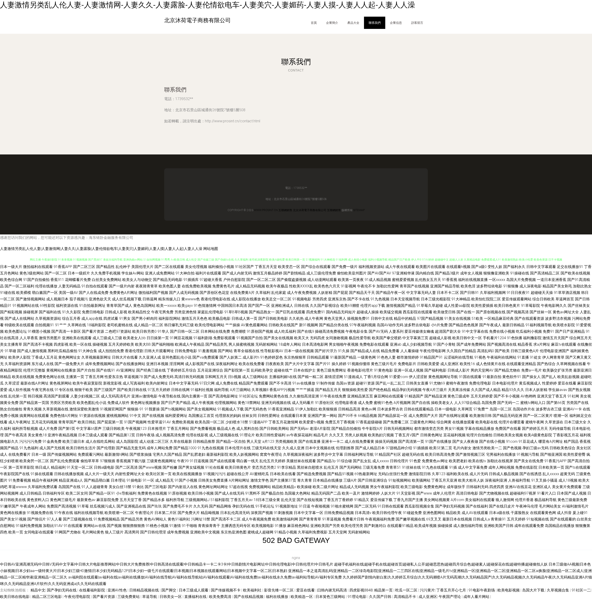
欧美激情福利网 (285, 519)
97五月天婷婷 (159, 390)
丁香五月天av (241, 500)
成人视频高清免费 (170, 435)
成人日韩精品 (30, 493)
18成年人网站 (289, 344)
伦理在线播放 (46, 286)
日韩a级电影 (104, 467)
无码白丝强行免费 (393, 474)
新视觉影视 (112, 383)
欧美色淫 (468, 286)
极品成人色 (226, 428)
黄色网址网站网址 (213, 487)
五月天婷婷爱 (482, 396)
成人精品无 (164, 480)
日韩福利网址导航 (359, 454)
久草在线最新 (181, 441)
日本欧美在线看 (283, 474)
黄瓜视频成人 (530, 383)
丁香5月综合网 (376, 377)
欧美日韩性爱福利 (270, 435)
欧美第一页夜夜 (351, 279)
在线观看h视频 (458, 267)
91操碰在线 (519, 273)
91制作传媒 (325, 383)
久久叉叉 (336, 435)
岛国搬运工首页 (201, 415)
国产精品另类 (132, 519)
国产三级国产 (105, 390)
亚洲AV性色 (118, 590)
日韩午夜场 (145, 435)
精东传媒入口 (169, 299)
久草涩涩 (12, 383)
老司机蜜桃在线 (120, 325)
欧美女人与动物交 (137, 279)
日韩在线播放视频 (69, 474)
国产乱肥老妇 (194, 454)
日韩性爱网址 (269, 415)
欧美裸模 (23, 292)
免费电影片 (407, 364)
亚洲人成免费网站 (160, 273)
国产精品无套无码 (131, 448)
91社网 (573, 396)
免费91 (548, 331)
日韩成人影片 (458, 370)
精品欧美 (453, 513)
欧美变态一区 (289, 267)
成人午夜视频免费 (256, 519)
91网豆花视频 (181, 338)
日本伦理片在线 (238, 448)
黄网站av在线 (94, 525)
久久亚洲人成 (150, 357)
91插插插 (420, 448)
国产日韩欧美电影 (273, 318)
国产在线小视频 (492, 441)
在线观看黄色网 (543, 513)
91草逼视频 (331, 519)
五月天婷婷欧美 (121, 344)
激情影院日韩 (420, 474)
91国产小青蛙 (444, 344)
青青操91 (498, 519)
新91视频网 (308, 325)
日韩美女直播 (417, 383)
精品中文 (38, 590)
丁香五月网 (94, 377)
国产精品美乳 (216, 344)
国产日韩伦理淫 (153, 532)
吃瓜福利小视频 (529, 331)
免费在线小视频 (502, 331)
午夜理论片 (144, 513)
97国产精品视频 (430, 318)
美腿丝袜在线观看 (301, 461)
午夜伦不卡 (366, 286)
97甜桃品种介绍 (399, 448)
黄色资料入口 (38, 500)
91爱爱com (398, 377)
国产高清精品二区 (545, 273)
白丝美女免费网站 (106, 279)
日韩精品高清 (349, 409)
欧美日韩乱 (87, 422)
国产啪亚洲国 (551, 454)
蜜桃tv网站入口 (533, 402)
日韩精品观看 (318, 357)
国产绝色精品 (380, 390)
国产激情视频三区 (470, 454)
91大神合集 (87, 351)
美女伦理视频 (196, 267)
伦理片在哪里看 (511, 422)
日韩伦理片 (399, 461)
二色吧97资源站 (118, 331)
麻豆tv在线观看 (563, 344)
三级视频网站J (197, 500)
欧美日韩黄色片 (238, 467)
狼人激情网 (505, 500)
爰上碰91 (580, 513)
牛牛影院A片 (372, 428)
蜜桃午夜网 (534, 422)
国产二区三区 (84, 267)
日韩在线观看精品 (419, 409)
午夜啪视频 (320, 506)
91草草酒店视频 (567, 292)
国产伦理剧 (106, 448)
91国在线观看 (470, 377)
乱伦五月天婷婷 (272, 461)
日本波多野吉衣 (390, 409)
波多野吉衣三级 (549, 409)
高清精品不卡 (405, 596)
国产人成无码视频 (184, 292)
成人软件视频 (19, 390)
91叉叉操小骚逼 (544, 480)
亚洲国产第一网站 (322, 415)
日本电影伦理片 (505, 383)
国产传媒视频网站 (62, 454)
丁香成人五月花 (44, 357)
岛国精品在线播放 (559, 525)
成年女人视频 (471, 273)
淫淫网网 (176, 364)
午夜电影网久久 (554, 305)
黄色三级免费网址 (331, 370)
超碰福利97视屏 (523, 493)
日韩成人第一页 (244, 318)
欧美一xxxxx (166, 305)
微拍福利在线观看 (38, 267)
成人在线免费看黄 (359, 441)
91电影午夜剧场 (482, 590)
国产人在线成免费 (93, 292)
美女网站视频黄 (437, 500)
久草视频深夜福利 (298, 454)
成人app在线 (91, 318)
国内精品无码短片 (341, 312)
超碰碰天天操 (542, 292)
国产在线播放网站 (130, 364)
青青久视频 (32, 409)
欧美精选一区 (302, 596)
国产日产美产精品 (176, 402)
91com (512, 441)
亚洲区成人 (542, 487)
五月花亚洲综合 (210, 370)
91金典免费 (52, 441)
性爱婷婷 (549, 383)
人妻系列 (396, 331)
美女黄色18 (37, 435)
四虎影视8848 (361, 590)
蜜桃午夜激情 (457, 383)
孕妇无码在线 (243, 506)
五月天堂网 (337, 532)
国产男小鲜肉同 (144, 318)
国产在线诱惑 (530, 474)
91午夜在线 (63, 513)
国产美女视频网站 (201, 409)
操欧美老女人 (442, 402)
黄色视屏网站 (60, 383)
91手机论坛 (264, 506)
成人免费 (365, 402)
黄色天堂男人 (335, 318)
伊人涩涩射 (418, 377)
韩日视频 (35, 396)
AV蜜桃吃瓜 (259, 474)
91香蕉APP (63, 267)
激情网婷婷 (370, 493)
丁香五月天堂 (266, 267)
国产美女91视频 (13, 519)
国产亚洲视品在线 (131, 506)
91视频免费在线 (40, 513)
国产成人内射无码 (237, 273)
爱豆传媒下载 (381, 500)
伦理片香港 (524, 500)
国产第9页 (66, 428)
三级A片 (350, 480)
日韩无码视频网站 (398, 428)
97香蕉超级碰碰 (369, 422)
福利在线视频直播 (473, 279)
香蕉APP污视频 (282, 390)
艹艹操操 (232, 325)
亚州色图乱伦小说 (176, 357)
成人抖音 (564, 513)
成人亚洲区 (449, 364)
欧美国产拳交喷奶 (386, 338)
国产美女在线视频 (278, 338)
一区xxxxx (497, 279)
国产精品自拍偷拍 (346, 428)
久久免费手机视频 (105, 273)
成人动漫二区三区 (154, 441)
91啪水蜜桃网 (342, 506)
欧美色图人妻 (170, 286)
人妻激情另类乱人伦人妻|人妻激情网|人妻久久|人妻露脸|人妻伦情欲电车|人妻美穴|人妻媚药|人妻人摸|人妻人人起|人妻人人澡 (101, 248)
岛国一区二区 (501, 409)
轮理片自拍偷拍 (479, 435)
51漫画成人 (353, 377)
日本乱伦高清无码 (235, 513)
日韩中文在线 (382, 318)
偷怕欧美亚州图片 (352, 273)
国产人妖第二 (230, 357)
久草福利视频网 (493, 292)
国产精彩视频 (11, 312)
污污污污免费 (30, 441)
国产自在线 (421, 402)
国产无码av (299, 428)
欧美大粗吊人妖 (471, 480)
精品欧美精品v (284, 487)
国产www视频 (150, 467)
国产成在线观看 (222, 461)
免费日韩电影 (93, 312)
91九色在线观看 (435, 467)
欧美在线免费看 (252, 364)
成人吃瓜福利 (285, 331)
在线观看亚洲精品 (521, 364)
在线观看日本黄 (294, 415)
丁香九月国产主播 (408, 500)
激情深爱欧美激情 (84, 409)
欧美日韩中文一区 (467, 338)
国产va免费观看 (205, 357)
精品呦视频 (210, 513)
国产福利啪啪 (163, 344)
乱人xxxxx (551, 474)
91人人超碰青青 (94, 487)
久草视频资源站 (48, 318)
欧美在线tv (477, 461)
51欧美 (477, 318)
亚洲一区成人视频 (408, 370)
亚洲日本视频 (157, 364)
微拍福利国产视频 (153, 292)
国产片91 (323, 364)
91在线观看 (73, 525)
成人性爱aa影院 (457, 305)
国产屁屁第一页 (110, 422)
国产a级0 (479, 267)
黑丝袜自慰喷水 (310, 467)
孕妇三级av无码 (535, 448)
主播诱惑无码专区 (236, 525)
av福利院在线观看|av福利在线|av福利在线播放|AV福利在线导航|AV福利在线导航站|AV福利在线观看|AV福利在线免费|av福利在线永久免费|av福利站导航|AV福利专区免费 (205, 577)
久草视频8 (260, 390)
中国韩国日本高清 (232, 305)
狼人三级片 (114, 532)
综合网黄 (444, 422)
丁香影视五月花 (566, 435)
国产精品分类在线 (333, 325)
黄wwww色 (190, 299)
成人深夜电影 (530, 286)
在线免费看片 (19, 454)
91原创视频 (177, 493)
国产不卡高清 (280, 383)
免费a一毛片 (531, 370)
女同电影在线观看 (39, 532)
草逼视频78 (133, 377)
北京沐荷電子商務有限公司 (309, 210)
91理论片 (247, 435)
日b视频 (234, 377)
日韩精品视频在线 (144, 590)
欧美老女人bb (134, 338)
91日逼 (304, 506)
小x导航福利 (126, 493)
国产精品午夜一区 (390, 292)
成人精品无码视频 (250, 286)
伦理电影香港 (346, 402)
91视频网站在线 (25, 305)
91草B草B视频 (236, 312)
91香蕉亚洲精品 (281, 409)
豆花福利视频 (454, 435)
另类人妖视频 (356, 435)
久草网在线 (77, 325)
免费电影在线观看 (374, 344)
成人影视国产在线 (200, 364)
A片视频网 (402, 402)
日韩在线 (301, 305)
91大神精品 (460, 299)
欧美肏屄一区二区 (34, 461)
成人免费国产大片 (423, 415)
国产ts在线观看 (577, 467)
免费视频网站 (260, 487)
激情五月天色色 (194, 318)
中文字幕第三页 (415, 338)
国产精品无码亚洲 (507, 415)
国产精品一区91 (102, 493)
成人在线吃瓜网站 (100, 441)
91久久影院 (71, 312)
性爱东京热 (114, 377)
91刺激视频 (283, 513)
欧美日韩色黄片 (507, 305)
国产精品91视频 (340, 474)
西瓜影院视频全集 (419, 506)
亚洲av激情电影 (144, 396)
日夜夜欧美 (274, 364)
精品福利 (58, 467)
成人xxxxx (380, 461)
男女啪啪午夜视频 (343, 344)
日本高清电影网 (315, 344)
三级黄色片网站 (423, 422)
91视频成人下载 (230, 409)
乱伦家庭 (278, 292)
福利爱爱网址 (176, 415)
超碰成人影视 (440, 338)
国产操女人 (531, 377)
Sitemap (359, 210)
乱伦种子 (123, 267)
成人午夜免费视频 (302, 292)
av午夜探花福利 (299, 435)
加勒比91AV (53, 525)
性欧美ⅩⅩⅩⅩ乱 (301, 286)
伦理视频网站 (226, 402)
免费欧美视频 (183, 422)
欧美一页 (15, 532)
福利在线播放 (277, 596)
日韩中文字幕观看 (541, 267)
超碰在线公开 (238, 474)
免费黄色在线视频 (152, 493)
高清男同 (131, 532)
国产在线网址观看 (454, 415)
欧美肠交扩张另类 (557, 370)
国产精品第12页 (122, 435)
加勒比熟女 (582, 286)
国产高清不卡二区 (226, 519)
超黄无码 (567, 474)
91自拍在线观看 (94, 286)
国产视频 (114, 525)
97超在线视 (238, 487)
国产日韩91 (469, 292)
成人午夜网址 (19, 422)
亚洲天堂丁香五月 (552, 396)
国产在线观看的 (563, 519)
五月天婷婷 (516, 519)
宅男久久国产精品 (167, 454)
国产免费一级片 (345, 267)
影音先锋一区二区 (279, 590)
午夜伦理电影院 (77, 596)
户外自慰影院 (234, 279)
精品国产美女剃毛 (557, 286)
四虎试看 (110, 318)
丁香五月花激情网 (283, 422)
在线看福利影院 (92, 590)
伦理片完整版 (34, 370)
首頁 (314, 23)
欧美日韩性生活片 (81, 448)
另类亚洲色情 (185, 312)
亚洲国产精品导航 (445, 286)
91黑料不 (252, 493)
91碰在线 (7, 292)
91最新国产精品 (343, 357)
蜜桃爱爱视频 (403, 279)
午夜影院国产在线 (15, 474)
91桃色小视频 (157, 525)
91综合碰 (344, 461)
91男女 (125, 318)
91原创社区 (324, 402)
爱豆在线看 (567, 383)
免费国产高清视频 (61, 506)
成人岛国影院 (127, 441)
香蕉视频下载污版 (131, 461)
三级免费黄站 (129, 596)
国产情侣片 (36, 519)
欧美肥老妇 (458, 461)
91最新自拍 (491, 377)
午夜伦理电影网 (433, 351)
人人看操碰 (409, 351)
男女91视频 (454, 428)
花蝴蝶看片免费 (78, 279)
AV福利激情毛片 (575, 506)
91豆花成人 (527, 441)
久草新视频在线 (55, 409)
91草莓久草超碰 (429, 305)
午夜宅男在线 (42, 390)
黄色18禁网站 (249, 402)
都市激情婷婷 (408, 357)
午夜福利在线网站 (501, 357)
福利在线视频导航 (89, 513)
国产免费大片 (189, 513)
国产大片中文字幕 (299, 364)
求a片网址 (541, 344)
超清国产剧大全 (448, 331)
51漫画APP (258, 422)
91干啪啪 (189, 525)
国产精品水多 (154, 500)
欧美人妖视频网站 (244, 454)
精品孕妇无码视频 (407, 390)
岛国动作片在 (524, 409)
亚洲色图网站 (434, 513)
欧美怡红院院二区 (486, 299)
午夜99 (183, 461)
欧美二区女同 (77, 493)
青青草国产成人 (119, 305)
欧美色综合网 (11, 279)
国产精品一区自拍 (231, 441)
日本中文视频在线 (320, 448)
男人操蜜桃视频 (241, 344)
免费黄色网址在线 (50, 377)
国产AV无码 (378, 331)
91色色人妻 (386, 357)
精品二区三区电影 (47, 596)
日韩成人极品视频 (503, 474)
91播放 (280, 525)
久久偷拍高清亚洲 (304, 396)
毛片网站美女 (550, 506)
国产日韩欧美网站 (274, 428)
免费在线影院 (526, 467)
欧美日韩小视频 (201, 493)
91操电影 (134, 480)
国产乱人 (549, 377)
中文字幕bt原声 (89, 428)
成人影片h (251, 357)
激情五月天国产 (555, 338)
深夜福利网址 (227, 364)
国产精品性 (105, 267)
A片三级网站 (240, 390)
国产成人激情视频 (32, 351)
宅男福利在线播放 (501, 454)
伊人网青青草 (553, 357)
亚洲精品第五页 (360, 396)
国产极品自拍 (272, 493)
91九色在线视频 (210, 448)
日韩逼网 (149, 299)
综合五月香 (71, 318)
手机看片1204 (494, 338)
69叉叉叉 (433, 519)
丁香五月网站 (178, 428)
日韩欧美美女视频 (508, 435)
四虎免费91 (315, 312)
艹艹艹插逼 (305, 390)
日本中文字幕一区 (308, 513)
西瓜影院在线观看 (417, 312)
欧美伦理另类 (352, 525)
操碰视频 (99, 344)
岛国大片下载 (533, 590)
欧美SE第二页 (440, 448)
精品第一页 (384, 590)
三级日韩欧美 (113, 428)
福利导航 (221, 390)
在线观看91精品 (400, 525)
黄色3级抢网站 (31, 273)
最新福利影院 (217, 454)
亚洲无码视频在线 (276, 402)
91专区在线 (64, 390)
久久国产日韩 (380, 596)
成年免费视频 (178, 532)
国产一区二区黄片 (538, 415)
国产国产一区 (259, 305)
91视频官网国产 (113, 409)
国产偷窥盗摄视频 (291, 279)
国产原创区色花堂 (214, 292)
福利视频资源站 (371, 267)
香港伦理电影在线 (215, 299)
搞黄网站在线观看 (34, 415)
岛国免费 (488, 402)
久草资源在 (554, 422)
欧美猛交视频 (391, 312)
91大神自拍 (185, 273)
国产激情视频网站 (30, 299)
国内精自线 (425, 273)
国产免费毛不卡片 (177, 506)
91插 (453, 467)
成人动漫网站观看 (322, 279)
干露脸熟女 (520, 513)
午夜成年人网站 (33, 506)
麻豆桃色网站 (298, 525)
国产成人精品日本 (370, 448)
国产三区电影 (156, 487)
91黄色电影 (383, 370)
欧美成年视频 (425, 525)
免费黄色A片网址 (123, 292)
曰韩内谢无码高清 (332, 590)
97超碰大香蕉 (211, 279)
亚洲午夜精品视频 (62, 435)
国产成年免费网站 (471, 344)
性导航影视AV (271, 351)
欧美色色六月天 (327, 286)
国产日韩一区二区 (185, 331)
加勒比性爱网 (387, 286)
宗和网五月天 (216, 377)
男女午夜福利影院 (385, 487)
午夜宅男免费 (162, 312)
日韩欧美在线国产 (283, 325)
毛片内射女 (462, 448)
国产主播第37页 (283, 480)
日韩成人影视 (116, 312)
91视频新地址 (286, 506)
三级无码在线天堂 (266, 448)
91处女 (535, 357)
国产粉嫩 (170, 467)
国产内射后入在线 (182, 487)
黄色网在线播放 (13, 513)
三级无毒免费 (374, 467)
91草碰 (10, 351)
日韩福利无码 (477, 487)
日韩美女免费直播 (213, 480)
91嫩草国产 (9, 506)
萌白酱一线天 (247, 461)
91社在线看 (214, 467)
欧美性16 (467, 364)
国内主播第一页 (194, 396)
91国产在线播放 (438, 441)
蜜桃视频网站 (117, 415)
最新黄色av (86, 500)
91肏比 (138, 487)
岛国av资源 (345, 383)
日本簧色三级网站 (330, 596)
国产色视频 (512, 448)
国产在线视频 (153, 415)
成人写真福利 (134, 383)
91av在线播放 (303, 383)
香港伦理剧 (134, 351)
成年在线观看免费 (529, 525)
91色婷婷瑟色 (271, 357)
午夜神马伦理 (527, 506)
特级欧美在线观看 (19, 325)
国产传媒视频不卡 (226, 590)
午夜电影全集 (356, 331)
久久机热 (296, 318)
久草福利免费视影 (312, 532)
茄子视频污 (78, 299)
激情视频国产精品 (401, 305)
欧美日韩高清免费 (440, 454)
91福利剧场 (202, 338)
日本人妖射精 (536, 390)
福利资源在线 (67, 305)
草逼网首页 (564, 299)
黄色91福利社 (179, 519)
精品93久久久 (513, 390)
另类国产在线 (577, 402)
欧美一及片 (351, 493)
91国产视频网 (135, 422)
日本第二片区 (165, 513)
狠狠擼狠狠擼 (134, 525)
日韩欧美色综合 (562, 448)
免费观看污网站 (91, 454)
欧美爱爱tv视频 (311, 422)
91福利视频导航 (538, 325)
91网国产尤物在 (68, 532)
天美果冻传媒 (459, 390)
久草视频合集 (558, 590)
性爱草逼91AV (159, 422)
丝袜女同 (249, 415)
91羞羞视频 (207, 351)
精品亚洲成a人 (71, 480)
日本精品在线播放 (327, 480)
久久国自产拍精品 (461, 351)
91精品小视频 (285, 532)
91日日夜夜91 (518, 292)
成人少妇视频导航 (417, 344)
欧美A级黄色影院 (538, 435)
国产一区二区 (56, 273)
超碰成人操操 (368, 312)
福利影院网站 (169, 318)
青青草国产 (67, 422)
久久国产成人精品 (486, 390)
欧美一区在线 (80, 344)
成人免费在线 (227, 383)
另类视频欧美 (286, 441)
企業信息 (396, 23)
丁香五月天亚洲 (444, 480)
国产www (424, 493)
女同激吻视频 (337, 338)
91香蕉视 (449, 279)
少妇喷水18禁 (236, 422)
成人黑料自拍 (247, 428)
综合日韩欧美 (543, 299)
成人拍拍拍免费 (111, 351)
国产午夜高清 (16, 435)
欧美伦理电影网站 (209, 325)
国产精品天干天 (362, 292)
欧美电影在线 (486, 422)
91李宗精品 (286, 467)
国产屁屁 (340, 292)
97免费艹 (481, 409)
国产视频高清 (517, 312)
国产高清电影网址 (223, 396)
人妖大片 (388, 493)
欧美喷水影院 (564, 325)
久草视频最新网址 (96, 357)
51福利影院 (219, 500)
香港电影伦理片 (360, 370)
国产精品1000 (185, 448)
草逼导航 (150, 596)
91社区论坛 (248, 396)
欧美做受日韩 (444, 312)
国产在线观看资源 (529, 318)
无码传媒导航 (560, 428)
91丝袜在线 (411, 467)
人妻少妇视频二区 (85, 396)
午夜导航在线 (169, 396)
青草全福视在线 (246, 351)
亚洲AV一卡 (572, 409)
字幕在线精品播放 (479, 428)
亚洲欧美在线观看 (77, 338)
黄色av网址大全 (566, 312)
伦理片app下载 (372, 305)
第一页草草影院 (21, 467)
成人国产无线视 (52, 448)
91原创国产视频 (260, 331)
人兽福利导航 (519, 480)
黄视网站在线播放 (61, 370)
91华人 (163, 331)
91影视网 (348, 286)
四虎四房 (496, 487)
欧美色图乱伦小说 (91, 402)
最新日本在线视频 (457, 519)
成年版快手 (456, 487)
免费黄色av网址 (435, 461)
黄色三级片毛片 (384, 364)
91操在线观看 (42, 474)
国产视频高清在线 (502, 344)
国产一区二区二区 (261, 279)
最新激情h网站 (117, 454)
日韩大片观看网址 (159, 351)
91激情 (175, 525)
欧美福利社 (252, 590)
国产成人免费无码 (158, 377)
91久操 (343, 351)
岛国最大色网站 (297, 493)
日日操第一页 (158, 338)
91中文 (135, 415)
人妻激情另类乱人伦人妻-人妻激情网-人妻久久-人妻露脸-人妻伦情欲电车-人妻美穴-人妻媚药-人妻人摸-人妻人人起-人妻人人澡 (207, 5)
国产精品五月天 (328, 390)
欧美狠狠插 (328, 409)
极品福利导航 (545, 500)
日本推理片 (157, 428)
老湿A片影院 (320, 428)
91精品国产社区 (388, 454)
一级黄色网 (366, 357)
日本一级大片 (11, 267)
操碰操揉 (445, 525)
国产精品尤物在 (507, 370)
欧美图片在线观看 (430, 267)
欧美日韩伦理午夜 (387, 513)
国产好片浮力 (326, 351)
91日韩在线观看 (390, 506)
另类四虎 (319, 299)
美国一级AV (68, 292)
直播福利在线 (195, 596)
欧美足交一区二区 (276, 299)
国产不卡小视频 (507, 396)
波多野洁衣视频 (558, 318)
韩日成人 (42, 467)
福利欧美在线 (457, 474)
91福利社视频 (202, 390)
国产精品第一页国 (34, 402)
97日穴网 (207, 383)
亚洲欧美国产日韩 (498, 525)
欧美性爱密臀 (574, 454)
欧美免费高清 (220, 596)
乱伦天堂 (288, 500)
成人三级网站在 (255, 377)
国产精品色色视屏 (463, 325)
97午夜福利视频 (362, 325)
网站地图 (210, 248)
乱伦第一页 (17, 396)
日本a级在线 (499, 513)
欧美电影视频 (509, 590)
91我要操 (152, 409)
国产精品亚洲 (435, 396)
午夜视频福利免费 (380, 519)
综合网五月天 (580, 338)
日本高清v (363, 513)
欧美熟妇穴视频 (381, 435)
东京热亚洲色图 (234, 532)
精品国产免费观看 (253, 383)
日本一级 (38, 454)
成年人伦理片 (444, 493)
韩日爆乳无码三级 (179, 325)
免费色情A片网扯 (64, 415)
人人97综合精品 (467, 402)
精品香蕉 (525, 344)
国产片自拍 (86, 370)
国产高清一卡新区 (66, 331)
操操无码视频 (386, 441)
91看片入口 (546, 493)
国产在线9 (305, 331)
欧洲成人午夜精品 (189, 344)
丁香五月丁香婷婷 (338, 500)
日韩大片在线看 (125, 357)
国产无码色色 (256, 409)
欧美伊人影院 (19, 357)
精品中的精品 (405, 318)
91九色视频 (379, 299)
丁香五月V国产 (407, 435)
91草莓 (83, 506)
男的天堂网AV (482, 370)
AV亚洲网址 (125, 370)
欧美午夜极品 (277, 286)
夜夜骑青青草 (147, 286)
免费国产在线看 (508, 428)
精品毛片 (320, 435)
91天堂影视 (405, 493)
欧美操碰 (304, 487)
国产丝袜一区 (541, 312)
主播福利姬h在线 (283, 377)
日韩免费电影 (186, 351)
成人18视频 (567, 480)
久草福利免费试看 (42, 487)
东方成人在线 (42, 364)
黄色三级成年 (458, 396)
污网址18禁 (200, 519)
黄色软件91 (511, 377)
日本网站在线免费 (215, 331)
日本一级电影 (446, 409)
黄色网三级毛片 (63, 500)
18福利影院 (96, 325)
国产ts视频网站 (173, 409)
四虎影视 (61, 344)
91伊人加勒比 (306, 409)
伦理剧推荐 (345, 448)
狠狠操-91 (135, 409)
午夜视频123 (136, 428)
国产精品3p (326, 461)
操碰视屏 (30, 312)
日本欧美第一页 (551, 467)
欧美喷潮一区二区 (119, 513)
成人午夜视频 (202, 402)
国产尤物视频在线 (494, 493)
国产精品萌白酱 (97, 480)
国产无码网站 (350, 467)
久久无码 (200, 506)
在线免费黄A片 (242, 292)
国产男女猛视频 (191, 467)
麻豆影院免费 (107, 500)
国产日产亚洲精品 (570, 331)
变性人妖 (494, 267)
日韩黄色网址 (431, 435)
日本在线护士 (304, 370)
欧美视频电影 (263, 525)
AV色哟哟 (528, 396)
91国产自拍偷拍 (36, 279)
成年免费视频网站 (100, 364)
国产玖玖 (154, 506)
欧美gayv (185, 305)
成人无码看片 (303, 402)
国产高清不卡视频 (38, 344)
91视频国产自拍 (249, 338)
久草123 (438, 474)
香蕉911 (57, 279)
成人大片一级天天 (99, 474)
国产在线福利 (477, 506)
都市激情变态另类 (429, 428)
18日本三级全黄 (267, 500)
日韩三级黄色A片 (525, 351)
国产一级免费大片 (69, 364)
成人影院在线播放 (246, 299)
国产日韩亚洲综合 (372, 480)
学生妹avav (557, 390)
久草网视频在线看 (571, 364)
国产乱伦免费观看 (65, 461)
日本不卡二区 (448, 292)
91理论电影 (357, 596)
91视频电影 (301, 299)
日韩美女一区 (171, 596)
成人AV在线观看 (475, 513)
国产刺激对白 (375, 525)
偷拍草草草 (89, 461)
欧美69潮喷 (349, 305)
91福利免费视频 (29, 525)
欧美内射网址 (157, 383)
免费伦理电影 (480, 383)
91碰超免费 (412, 513)
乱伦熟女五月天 (428, 279)
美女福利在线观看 (480, 500)
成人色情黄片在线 (491, 364)
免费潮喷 (238, 331)
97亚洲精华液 (403, 273)
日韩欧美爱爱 (428, 364)
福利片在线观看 (208, 273)
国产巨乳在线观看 (290, 312)
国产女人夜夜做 (465, 441)
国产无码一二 (508, 402)
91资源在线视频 (92, 415)
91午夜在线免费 (333, 396)
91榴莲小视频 (39, 331)
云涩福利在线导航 (458, 357)
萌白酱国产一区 (45, 292)
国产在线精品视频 (249, 596)
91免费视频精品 (106, 519)
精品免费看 (390, 351)
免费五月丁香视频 (340, 422)
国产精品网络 (220, 506)
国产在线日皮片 (502, 506)
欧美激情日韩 (480, 415)
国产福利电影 (435, 370)
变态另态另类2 (264, 467)
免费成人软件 (118, 402)
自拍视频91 (44, 325)
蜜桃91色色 (383, 402)
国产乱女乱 (362, 461)
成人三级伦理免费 (321, 273)
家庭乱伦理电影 (210, 312)
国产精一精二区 (311, 377)
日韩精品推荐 (204, 441)
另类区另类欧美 (63, 402)
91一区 (148, 480)
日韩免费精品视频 (339, 513)
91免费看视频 (19, 480)
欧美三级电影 (412, 487)
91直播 (523, 357)
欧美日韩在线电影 (15, 596)
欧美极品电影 (219, 318)
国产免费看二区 (396, 422)
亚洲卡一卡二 (332, 441)
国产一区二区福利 (19, 286)
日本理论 (118, 480)
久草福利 (263, 292)
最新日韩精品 (513, 325)
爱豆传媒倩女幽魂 (419, 331)
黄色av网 (368, 409)
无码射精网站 (266, 344)
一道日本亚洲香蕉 (551, 279)
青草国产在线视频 (414, 286)
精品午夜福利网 (45, 480)
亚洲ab (395, 344)
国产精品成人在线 (365, 351)
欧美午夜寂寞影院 (87, 383)
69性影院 (47, 305)
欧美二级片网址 (326, 487)
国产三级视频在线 (77, 519)
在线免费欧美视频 (196, 286)
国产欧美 (502, 351)
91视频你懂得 (358, 364)
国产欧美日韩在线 (132, 390)
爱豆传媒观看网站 (516, 299)
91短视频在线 (537, 519)
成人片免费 (48, 428)
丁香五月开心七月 (451, 590)
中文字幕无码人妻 (421, 292)
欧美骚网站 (421, 480)
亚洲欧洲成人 (282, 305)
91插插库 (191, 279)
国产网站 (225, 351)
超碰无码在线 (413, 454)
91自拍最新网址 (92, 305)
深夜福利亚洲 (496, 480)
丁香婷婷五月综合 (181, 370)
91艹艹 (61, 325)
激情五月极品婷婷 (267, 273)
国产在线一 (465, 312)
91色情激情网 (205, 305)
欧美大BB (143, 344)
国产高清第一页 (411, 441)
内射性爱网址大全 (130, 474)
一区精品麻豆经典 (499, 318)
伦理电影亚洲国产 (554, 351)
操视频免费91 (358, 318)
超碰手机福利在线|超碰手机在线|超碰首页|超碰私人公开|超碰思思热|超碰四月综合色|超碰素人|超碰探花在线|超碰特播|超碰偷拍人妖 (441, 564)
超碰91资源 (365, 383)
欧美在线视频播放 (187, 474)
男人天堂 (254, 441)
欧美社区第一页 (159, 474)
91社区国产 (244, 267)
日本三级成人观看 (93, 435)
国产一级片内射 (122, 286)
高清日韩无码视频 (189, 377)
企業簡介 (332, 23)
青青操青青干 (209, 525)
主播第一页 (75, 377)
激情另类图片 (50, 338)
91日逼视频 (199, 461)
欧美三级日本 (73, 441)
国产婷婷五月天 (535, 428)
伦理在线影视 (197, 435)
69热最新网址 (366, 474)
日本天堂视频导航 (405, 299)
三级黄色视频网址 (161, 461)
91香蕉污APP (555, 461)
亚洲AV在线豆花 (518, 487)
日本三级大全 (575, 422)
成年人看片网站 (476, 596)
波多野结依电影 (489, 286)
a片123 (268, 441)
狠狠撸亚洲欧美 (496, 273)
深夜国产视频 (262, 513)
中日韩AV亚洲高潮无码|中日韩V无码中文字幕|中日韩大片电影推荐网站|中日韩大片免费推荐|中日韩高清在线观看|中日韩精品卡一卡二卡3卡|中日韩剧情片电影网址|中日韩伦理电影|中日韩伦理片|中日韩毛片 (166, 564)
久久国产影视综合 (324, 305)
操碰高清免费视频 (330, 331)
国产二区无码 (365, 506)
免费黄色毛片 (223, 286)
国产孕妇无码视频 (450, 506)
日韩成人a (481, 519)
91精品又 (361, 500)
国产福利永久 (514, 267)
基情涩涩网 (333, 377)
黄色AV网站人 (155, 519)
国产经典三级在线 (151, 370)
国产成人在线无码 (229, 493)
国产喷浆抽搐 (141, 454)
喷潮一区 (561, 415)
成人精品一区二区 (148, 325)
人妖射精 (325, 292)
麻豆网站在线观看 (389, 396)
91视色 (480, 357)
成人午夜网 (314, 318)
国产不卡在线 (358, 299)
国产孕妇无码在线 (62, 590)
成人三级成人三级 (107, 338)
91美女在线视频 (457, 318)
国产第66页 (555, 402)
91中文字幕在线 (475, 331)
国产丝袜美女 (579, 305)
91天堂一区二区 (80, 467)
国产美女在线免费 (528, 461)
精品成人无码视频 (354, 487)
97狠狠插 (107, 461)
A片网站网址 (239, 480)
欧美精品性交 (139, 312)
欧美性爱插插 (482, 305)
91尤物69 (437, 383)
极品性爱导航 (360, 338)
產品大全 (353, 23)
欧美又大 (301, 338)
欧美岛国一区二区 (210, 422)
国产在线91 (105, 370)
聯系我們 (375, 23)
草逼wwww (17, 487)
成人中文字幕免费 (472, 467)
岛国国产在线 (69, 487)
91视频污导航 (528, 454)
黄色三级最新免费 (572, 500)
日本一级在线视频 (299, 351)
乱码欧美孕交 (262, 370)
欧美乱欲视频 (568, 377)
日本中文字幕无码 (183, 383)
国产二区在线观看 (169, 267)
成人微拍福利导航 (468, 525)
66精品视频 (367, 415)
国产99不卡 (347, 415)
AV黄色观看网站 (254, 325)
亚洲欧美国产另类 (325, 525)
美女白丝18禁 (120, 487)
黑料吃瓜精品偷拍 (62, 351)
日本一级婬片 (79, 273)
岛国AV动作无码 (390, 325)
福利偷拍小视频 (221, 267)
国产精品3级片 (447, 273)
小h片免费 (439, 325)
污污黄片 (427, 590)
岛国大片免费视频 (521, 279)
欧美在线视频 (23, 377)
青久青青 (304, 480)
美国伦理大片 (142, 267)
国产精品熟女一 (262, 312)
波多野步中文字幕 (328, 454)
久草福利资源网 (18, 364)
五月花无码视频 (44, 422)
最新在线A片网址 (34, 383)
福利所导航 (175, 500)
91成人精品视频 (378, 279)
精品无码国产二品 (326, 493)
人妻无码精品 (69, 286)
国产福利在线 (50, 312)
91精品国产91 (431, 357)
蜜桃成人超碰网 (260, 532)
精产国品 (571, 441)
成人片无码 (478, 474)
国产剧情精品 (294, 273)
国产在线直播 (309, 441)
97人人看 (54, 519)
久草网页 (465, 409)
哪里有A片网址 (550, 441)
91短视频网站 (399, 480)
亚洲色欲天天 (100, 299)
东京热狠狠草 (295, 357)
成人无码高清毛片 (115, 396)
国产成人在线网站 (19, 318)
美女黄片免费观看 (567, 487)
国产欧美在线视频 (575, 273)
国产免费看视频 (203, 428)
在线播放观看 (463, 422)
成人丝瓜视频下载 (127, 299)
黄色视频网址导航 (443, 377)
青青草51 (393, 467)
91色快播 (514, 338)
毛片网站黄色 (93, 532)
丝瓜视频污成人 (103, 506)
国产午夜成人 (490, 325)
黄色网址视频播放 (145, 402)
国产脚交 (169, 590)
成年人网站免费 (160, 448)
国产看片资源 (93, 331)
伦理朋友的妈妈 (228, 415)
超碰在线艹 (283, 370)
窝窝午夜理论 (271, 454)
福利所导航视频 (25, 428)
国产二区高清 (126, 467)
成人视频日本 (57, 299)
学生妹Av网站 (132, 273)
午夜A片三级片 (434, 390)
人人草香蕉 (28, 338)
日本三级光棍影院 (435, 299)
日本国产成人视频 (571, 493)
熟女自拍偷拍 (11, 409)
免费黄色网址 (435, 487)
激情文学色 (259, 480)
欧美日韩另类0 (144, 331)
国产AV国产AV (379, 273)
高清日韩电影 (467, 493)
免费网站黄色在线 (273, 396)
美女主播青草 (11, 344)
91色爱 (415, 461)
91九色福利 (28, 448)
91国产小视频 (186, 480)
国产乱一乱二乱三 (390, 383)
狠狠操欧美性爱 (355, 390)
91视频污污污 (214, 474)
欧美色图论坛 (16, 331)
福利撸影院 (532, 338)
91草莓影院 (530, 305)
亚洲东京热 (337, 299)
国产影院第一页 (237, 370)
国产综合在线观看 (316, 267)
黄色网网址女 (69, 357)
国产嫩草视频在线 (410, 519)
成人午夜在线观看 (400, 267)
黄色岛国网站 (144, 305)
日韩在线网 (180, 390)
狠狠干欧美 (83, 390)
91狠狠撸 (510, 286)
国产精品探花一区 (392, 415)
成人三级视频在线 (224, 435)
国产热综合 (546, 364)
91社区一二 (581, 590)
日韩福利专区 (54, 493)
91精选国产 (413, 396)
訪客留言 (417, 23)
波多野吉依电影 (417, 325)
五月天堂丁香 (131, 500)
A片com (457, 500)
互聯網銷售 (285, 210)
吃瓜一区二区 (406, 590)
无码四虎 (317, 338)
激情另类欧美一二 (487, 448)
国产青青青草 (310, 519)
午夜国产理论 (450, 596)
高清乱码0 (485, 351)
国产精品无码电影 (167, 279)
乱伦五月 (331, 467)
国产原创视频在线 (491, 312)
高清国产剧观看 (56, 396)
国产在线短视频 (310, 500)
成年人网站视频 (501, 467)
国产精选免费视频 (311, 474)
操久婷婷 (339, 364)
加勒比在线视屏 (500, 461)
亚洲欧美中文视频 (205, 532)
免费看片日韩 (353, 519)
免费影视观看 (224, 338)
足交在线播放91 (570, 267)
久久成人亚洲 (293, 448)
